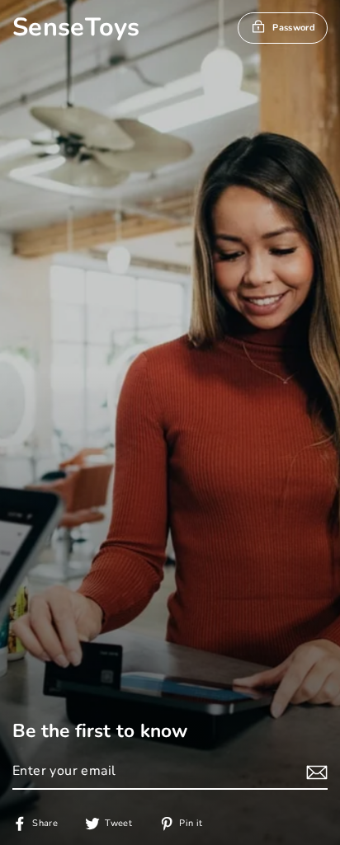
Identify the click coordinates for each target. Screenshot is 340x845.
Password (293, 27)
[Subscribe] (314, 772)
